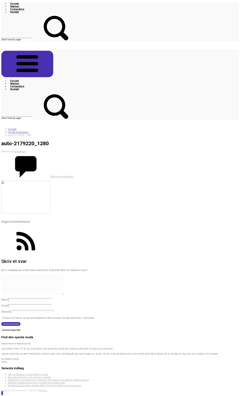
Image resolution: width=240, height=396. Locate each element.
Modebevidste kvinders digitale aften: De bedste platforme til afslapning (44, 385)
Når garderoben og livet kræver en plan (28, 374)
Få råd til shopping (18, 132)
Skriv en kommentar (61, 176)
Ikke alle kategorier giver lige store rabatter (29, 377)
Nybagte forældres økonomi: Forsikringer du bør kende (36, 382)
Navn (4, 299)
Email (5, 305)
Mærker (14, 6)
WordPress (42, 390)
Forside (14, 3)
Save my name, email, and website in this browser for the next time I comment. (50, 317)
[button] (2, 393)
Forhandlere (17, 9)
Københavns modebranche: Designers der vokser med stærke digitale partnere (48, 380)
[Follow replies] (25, 252)
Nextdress (19, 151)
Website (6, 311)
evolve (3, 390)
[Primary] (27, 64)
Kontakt (14, 12)
